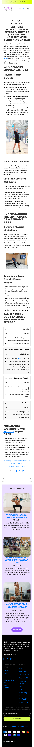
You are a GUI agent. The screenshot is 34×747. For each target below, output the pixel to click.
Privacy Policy (7, 677)
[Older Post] (3, 480)
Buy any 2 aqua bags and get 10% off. (17, 1)
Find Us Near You (24, 675)
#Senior (20, 463)
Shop (20, 689)
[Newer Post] (30, 480)
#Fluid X (13, 463)
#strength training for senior (17, 466)
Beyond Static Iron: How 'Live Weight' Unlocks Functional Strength (17, 515)
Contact (5, 670)
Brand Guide (23, 671)
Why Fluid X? (23, 699)
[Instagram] (7, 659)
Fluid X (5, 59)
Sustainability (23, 693)
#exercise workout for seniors (21, 461)
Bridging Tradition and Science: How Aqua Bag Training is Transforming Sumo (17, 560)
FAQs (5, 674)
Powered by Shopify (23, 726)
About (20, 668)
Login (20, 686)
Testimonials (23, 696)
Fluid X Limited (12, 726)
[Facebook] (4, 659)
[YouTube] (11, 659)
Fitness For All (23, 678)
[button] (24, 9)
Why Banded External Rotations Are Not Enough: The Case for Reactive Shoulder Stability (17, 605)
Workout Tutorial (24, 702)
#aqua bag (7, 461)
